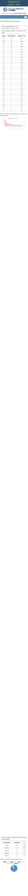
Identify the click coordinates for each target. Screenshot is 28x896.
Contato (18, 4)
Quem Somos (10, 4)
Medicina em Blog (14, 2)
